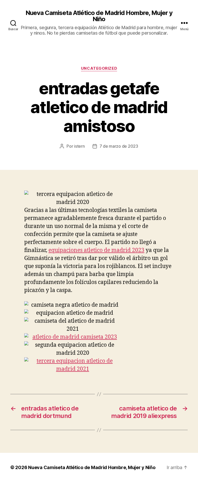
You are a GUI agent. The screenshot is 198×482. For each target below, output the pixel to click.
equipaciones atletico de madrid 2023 (96, 250)
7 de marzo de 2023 (119, 146)
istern (79, 146)
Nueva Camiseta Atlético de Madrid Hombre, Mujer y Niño (99, 16)
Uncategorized (99, 68)
